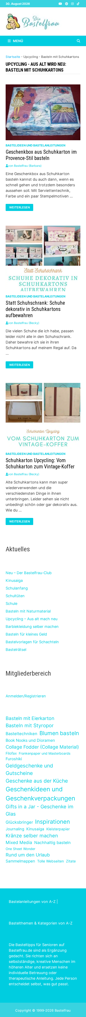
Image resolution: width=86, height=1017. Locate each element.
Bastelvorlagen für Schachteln (32, 642)
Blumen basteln (59, 733)
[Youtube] (61, 3)
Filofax (11, 753)
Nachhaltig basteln (52, 842)
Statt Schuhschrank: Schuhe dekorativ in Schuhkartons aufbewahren (35, 309)
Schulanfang (17, 588)
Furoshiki (14, 758)
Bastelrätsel (16, 649)
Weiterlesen (20, 207)
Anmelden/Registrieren (26, 696)
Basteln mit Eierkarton (30, 718)
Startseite (13, 57)
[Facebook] (56, 3)
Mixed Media (19, 842)
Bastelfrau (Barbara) (28, 165)
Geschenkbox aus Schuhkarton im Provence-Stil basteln (41, 155)
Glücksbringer (19, 822)
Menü (17, 41)
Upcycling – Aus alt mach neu (31, 619)
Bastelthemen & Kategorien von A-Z (40, 923)
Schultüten (15, 596)
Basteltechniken (21, 733)
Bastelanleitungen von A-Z (32, 901)
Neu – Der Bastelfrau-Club (29, 573)
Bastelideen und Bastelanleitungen (35, 145)
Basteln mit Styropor (30, 725)
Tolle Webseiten (50, 861)
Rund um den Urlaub (28, 854)
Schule (11, 603)
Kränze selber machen (32, 836)
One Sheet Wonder (20, 849)
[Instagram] (73, 3)
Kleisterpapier (58, 829)
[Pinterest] (67, 3)
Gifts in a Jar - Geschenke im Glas (39, 810)
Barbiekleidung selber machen (32, 626)
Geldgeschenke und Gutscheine (29, 769)
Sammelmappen (20, 861)
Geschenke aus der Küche (37, 781)
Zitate (71, 861)
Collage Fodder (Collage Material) (42, 747)
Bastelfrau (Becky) (26, 323)
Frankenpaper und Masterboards (44, 753)
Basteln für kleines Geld (26, 634)
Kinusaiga (14, 580)
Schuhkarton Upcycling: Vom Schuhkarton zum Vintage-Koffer (40, 463)
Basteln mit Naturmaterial (28, 611)
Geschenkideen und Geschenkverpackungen (40, 794)
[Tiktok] (78, 3)
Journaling (15, 829)
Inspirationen (52, 821)
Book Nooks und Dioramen (30, 740)
